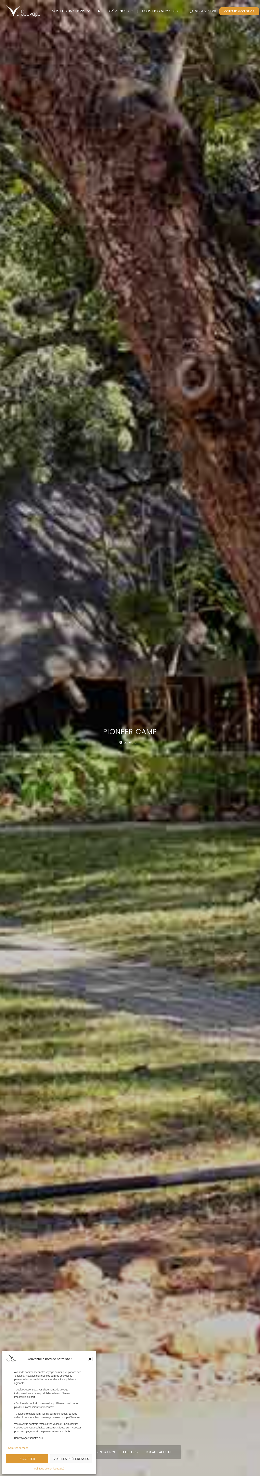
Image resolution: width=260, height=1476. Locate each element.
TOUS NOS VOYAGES (160, 11)
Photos (130, 1451)
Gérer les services (18, 1448)
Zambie (130, 742)
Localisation (158, 1451)
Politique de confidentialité (49, 1468)
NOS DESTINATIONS (68, 11)
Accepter (27, 1459)
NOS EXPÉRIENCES (113, 11)
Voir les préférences (71, 1459)
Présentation (102, 1451)
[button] (90, 1359)
